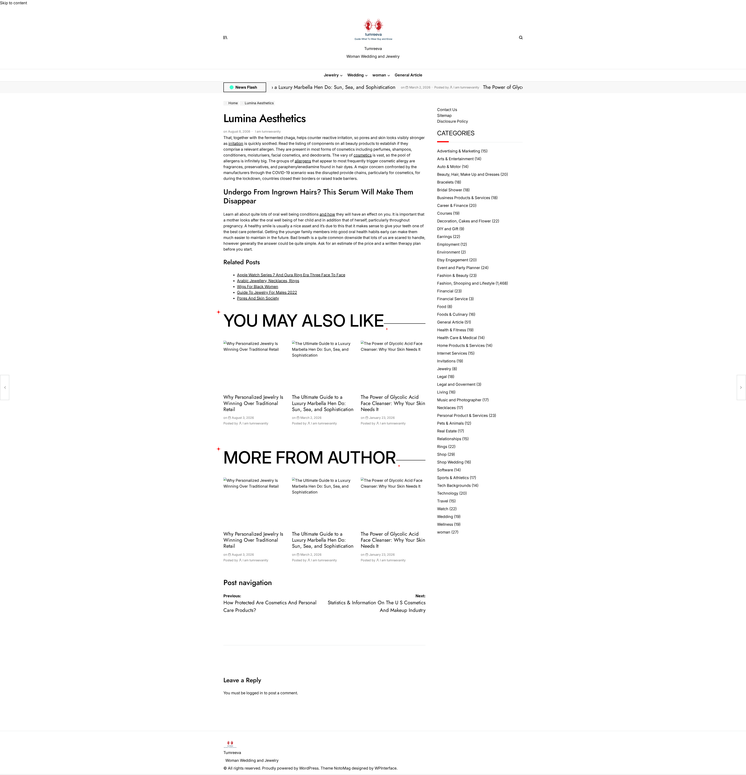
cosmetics (363, 155)
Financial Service (452, 299)
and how (327, 214)
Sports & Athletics (453, 477)
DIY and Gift (447, 229)
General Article (408, 75)
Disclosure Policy (452, 121)
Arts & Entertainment (455, 159)
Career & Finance (452, 205)
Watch (442, 508)
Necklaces (446, 407)
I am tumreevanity (407, 87)
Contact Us (447, 109)
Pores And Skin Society (258, 298)
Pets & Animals (450, 423)
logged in (254, 693)
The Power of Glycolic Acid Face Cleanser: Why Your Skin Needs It (495, 87)
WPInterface (386, 768)
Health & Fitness (451, 330)
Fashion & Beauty (452, 275)
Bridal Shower (449, 190)
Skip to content (13, 3)
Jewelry (331, 75)
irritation (235, 143)
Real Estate (447, 431)
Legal (442, 376)
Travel (442, 501)
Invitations (446, 361)
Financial (445, 291)
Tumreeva (373, 48)
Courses (444, 213)
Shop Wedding (450, 462)
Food (441, 306)
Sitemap (444, 115)
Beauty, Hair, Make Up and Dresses (468, 174)
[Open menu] (225, 37)
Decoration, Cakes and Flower (464, 221)
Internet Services (452, 353)
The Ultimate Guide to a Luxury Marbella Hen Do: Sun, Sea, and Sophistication (323, 403)
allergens (303, 161)
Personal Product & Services (462, 415)
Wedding (355, 75)
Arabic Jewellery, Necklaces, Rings (268, 280)
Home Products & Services (461, 345)
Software (445, 470)
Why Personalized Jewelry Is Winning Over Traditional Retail (253, 403)
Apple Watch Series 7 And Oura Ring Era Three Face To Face (291, 275)
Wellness (445, 524)
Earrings (444, 236)
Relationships (449, 438)
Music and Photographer (459, 400)
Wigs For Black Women (257, 286)
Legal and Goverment (456, 384)
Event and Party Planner (458, 267)
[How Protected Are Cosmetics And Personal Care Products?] (4, 387)
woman (379, 75)
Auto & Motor (449, 166)
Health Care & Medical (457, 337)
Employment (448, 244)
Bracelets (445, 182)
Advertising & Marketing (458, 151)
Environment (448, 252)
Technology (447, 493)
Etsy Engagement (452, 260)
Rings (442, 446)
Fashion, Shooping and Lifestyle (466, 283)
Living (442, 392)
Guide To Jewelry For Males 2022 (267, 292)
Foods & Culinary (452, 314)
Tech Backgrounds (454, 485)
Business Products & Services (463, 197)
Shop (442, 454)
